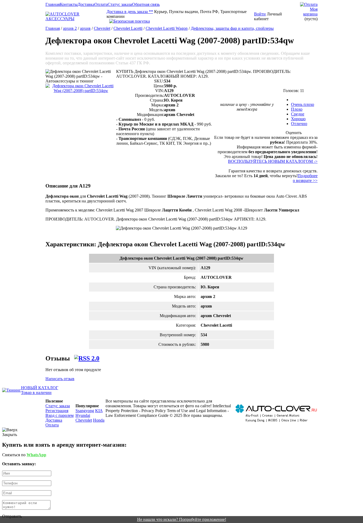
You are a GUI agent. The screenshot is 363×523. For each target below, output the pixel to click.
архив (85, 28)
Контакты (69, 4)
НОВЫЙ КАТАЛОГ (39, 387)
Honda (98, 420)
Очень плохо (302, 104)
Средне (297, 114)
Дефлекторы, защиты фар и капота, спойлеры (232, 28)
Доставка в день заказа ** (130, 11)
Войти (260, 14)
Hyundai (82, 415)
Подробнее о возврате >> (305, 178)
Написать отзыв (59, 378)
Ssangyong (84, 410)
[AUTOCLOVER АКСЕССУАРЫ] (76, 18)
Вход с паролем (59, 415)
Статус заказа (120, 4)
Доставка (86, 4)
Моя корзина (310, 11)
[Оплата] (309, 4)
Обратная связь (146, 4)
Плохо (296, 109)
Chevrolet (102, 28)
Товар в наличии (36, 392)
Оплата (101, 4)
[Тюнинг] (11, 390)
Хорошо (298, 119)
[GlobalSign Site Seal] (180, 21)
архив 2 (70, 28)
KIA (99, 410)
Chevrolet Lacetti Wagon (167, 28)
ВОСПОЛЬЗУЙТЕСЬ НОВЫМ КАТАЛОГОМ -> (273, 161)
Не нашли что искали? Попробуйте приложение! (181, 519)
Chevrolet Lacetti (127, 28)
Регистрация (56, 410)
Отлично (299, 123)
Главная (52, 4)
